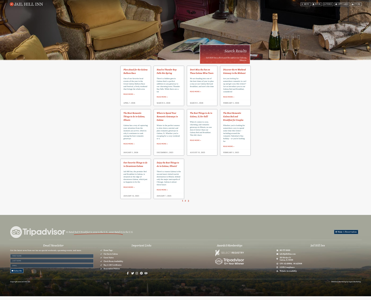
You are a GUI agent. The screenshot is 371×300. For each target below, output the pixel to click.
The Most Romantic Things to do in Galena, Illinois (134, 116)
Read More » (129, 94)
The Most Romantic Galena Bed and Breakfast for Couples (233, 116)
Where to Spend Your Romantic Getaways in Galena (167, 116)
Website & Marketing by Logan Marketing (346, 281)
